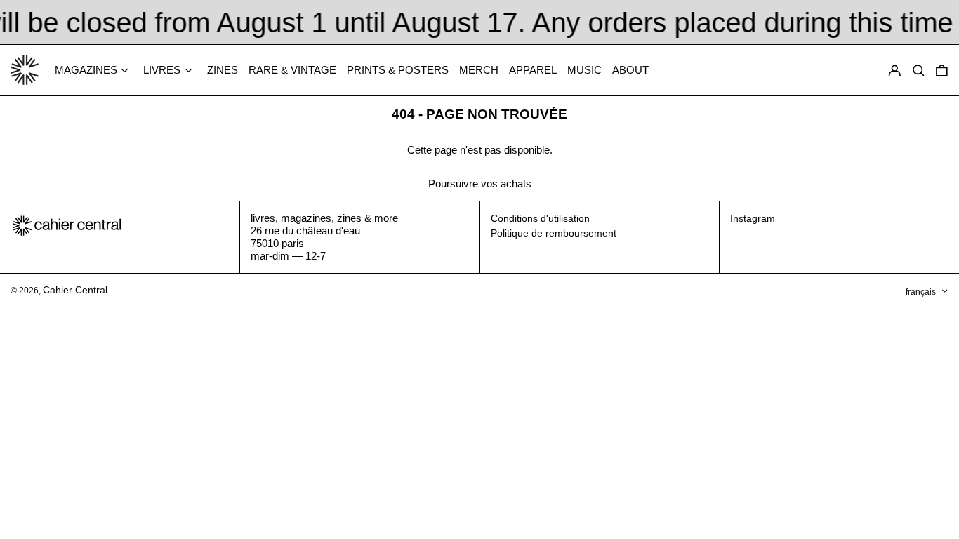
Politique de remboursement (553, 233)
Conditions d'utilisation (540, 218)
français (922, 292)
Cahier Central (75, 289)
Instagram (752, 218)
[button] (941, 71)
